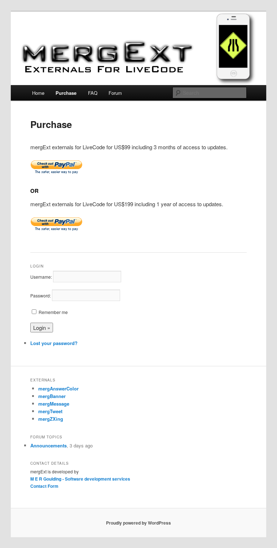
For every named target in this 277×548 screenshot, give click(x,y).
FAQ (92, 92)
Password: (40, 295)
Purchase (66, 92)
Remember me (53, 312)
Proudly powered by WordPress (138, 523)
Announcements (48, 445)
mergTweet (50, 411)
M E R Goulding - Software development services (80, 479)
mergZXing (50, 418)
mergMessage (53, 403)
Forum (115, 92)
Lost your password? (54, 343)
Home (38, 92)
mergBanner (52, 396)
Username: (41, 277)
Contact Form (44, 486)
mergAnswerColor (58, 388)
